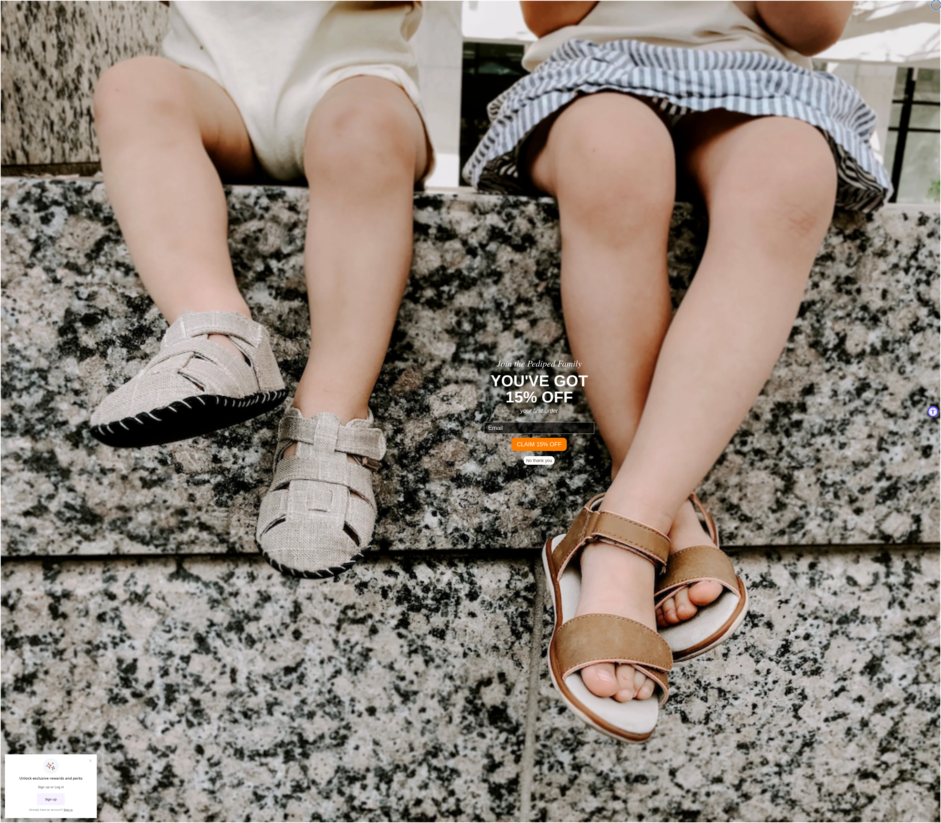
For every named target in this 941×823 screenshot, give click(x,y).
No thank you (539, 460)
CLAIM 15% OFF (539, 444)
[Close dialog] (936, 5)
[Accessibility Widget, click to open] (933, 411)
